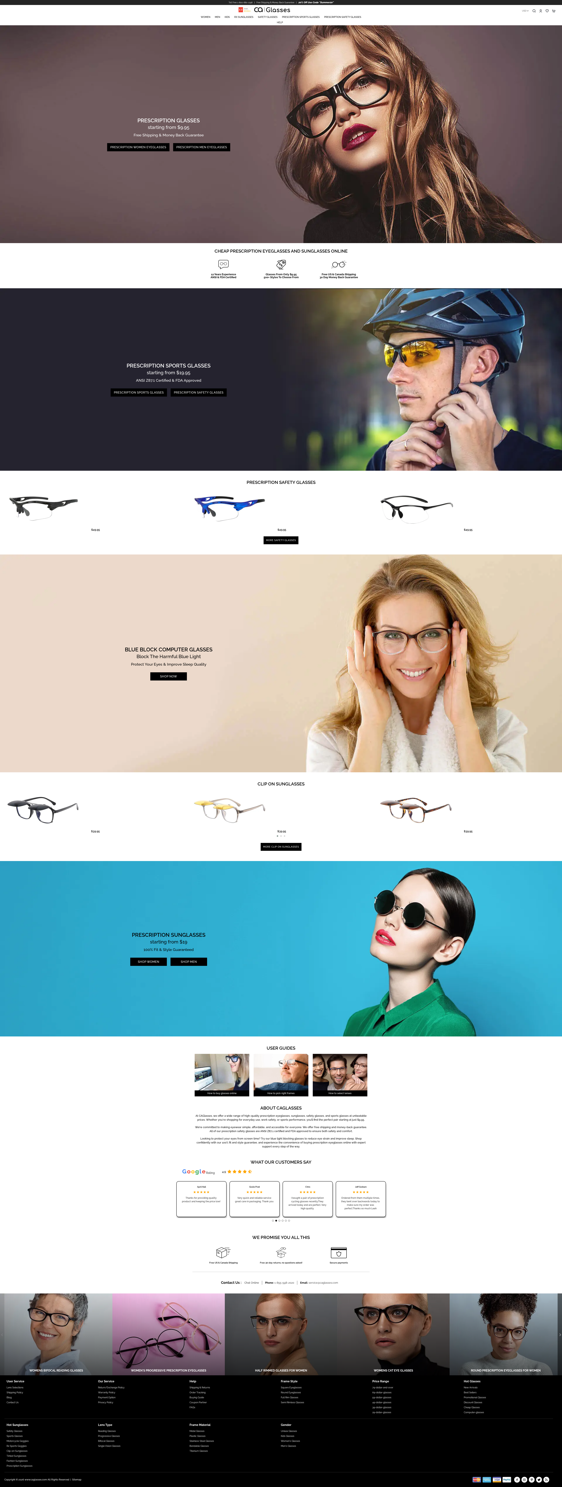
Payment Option (106, 1397)
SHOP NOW (168, 676)
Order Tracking (198, 1392)
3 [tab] (279, 1221)
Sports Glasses (15, 1436)
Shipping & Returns (200, 1387)
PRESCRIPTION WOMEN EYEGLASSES (138, 147)
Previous (2, 1334)
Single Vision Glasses (109, 1446)
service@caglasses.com (323, 1282)
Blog (9, 1397)
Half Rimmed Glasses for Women (281, 1370)
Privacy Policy (105, 1402)
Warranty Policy (106, 1392)
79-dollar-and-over (382, 1387)
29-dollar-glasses (381, 1412)
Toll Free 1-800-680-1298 (240, 2)
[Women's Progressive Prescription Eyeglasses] (168, 1334)
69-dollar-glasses (381, 1392)
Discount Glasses (473, 1402)
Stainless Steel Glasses (202, 1441)
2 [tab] (276, 1221)
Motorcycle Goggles (18, 1441)
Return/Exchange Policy (111, 1387)
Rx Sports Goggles (17, 1446)
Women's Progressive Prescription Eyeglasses (168, 1370)
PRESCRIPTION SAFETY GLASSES (198, 392)
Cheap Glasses (472, 1407)
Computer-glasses (474, 1412)
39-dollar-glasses (381, 1407)
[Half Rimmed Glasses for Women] (281, 1334)
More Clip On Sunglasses (281, 846)
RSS (546, 1480)
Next (560, 1334)
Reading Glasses (107, 1431)
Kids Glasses (287, 1436)
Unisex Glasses (289, 1431)
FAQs (192, 1407)
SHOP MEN (189, 962)
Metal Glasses (197, 1431)
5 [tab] (286, 1221)
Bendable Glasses (199, 1446)
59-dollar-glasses (381, 1397)
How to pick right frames (281, 1093)
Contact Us (13, 1402)
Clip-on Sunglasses (17, 1451)
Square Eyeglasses (291, 1387)
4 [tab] (282, 1221)
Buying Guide (197, 1397)
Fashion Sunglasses (17, 1461)
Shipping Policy (15, 1392)
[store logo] (272, 9)
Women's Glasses (290, 1441)
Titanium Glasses (199, 1451)
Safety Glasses (14, 1431)
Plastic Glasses (197, 1436)
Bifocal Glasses (106, 1441)
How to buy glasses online (222, 1093)
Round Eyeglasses (291, 1392)
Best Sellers (470, 1392)
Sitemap (76, 1479)
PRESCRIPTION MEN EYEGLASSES (201, 147)
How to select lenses (340, 1093)
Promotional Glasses (475, 1397)
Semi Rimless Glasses (292, 1402)
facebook (517, 1480)
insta (524, 1480)
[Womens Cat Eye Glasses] (393, 1334)
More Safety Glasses (281, 540)
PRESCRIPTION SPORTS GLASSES (139, 392)
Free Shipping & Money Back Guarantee (275, 2)
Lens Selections (15, 1387)
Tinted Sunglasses (16, 1456)
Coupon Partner (198, 1402)
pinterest (532, 1480)
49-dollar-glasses (381, 1402)
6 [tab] (289, 1221)
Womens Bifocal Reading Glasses (56, 1370)
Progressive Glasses (109, 1436)
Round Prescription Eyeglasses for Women (506, 1370)
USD (524, 11)
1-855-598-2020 (284, 1282)
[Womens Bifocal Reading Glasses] (56, 1334)
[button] (277, 836)
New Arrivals (471, 1387)
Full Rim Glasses (289, 1397)
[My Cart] (554, 11)
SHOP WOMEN (148, 962)
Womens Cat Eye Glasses (393, 1370)
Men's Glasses (288, 1446)
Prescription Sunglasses (19, 1465)
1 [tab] (273, 1221)
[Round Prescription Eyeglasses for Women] (506, 1334)
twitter (539, 1480)
